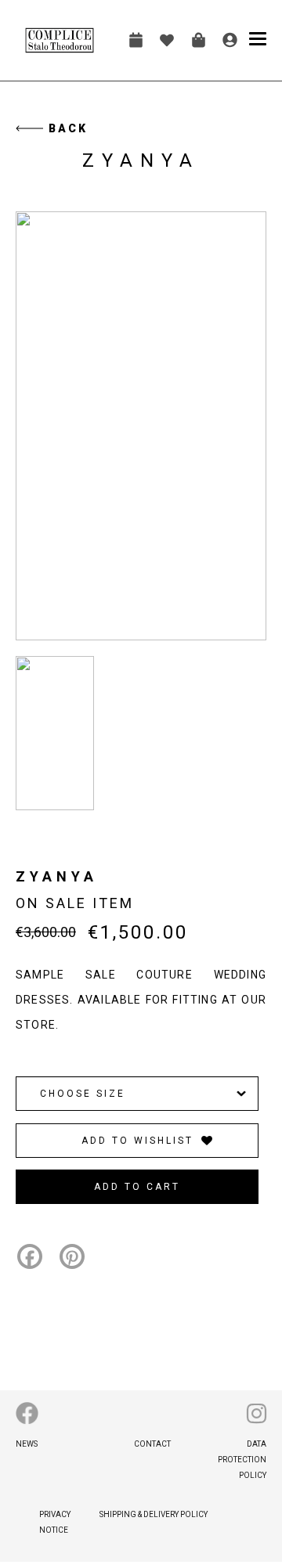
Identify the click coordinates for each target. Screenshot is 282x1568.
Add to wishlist (137, 1140)
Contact (152, 1444)
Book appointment (135, 40)
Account (229, 40)
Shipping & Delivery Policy (153, 1514)
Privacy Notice (54, 1522)
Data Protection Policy (242, 1460)
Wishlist (167, 40)
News (27, 1444)
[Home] (59, 40)
